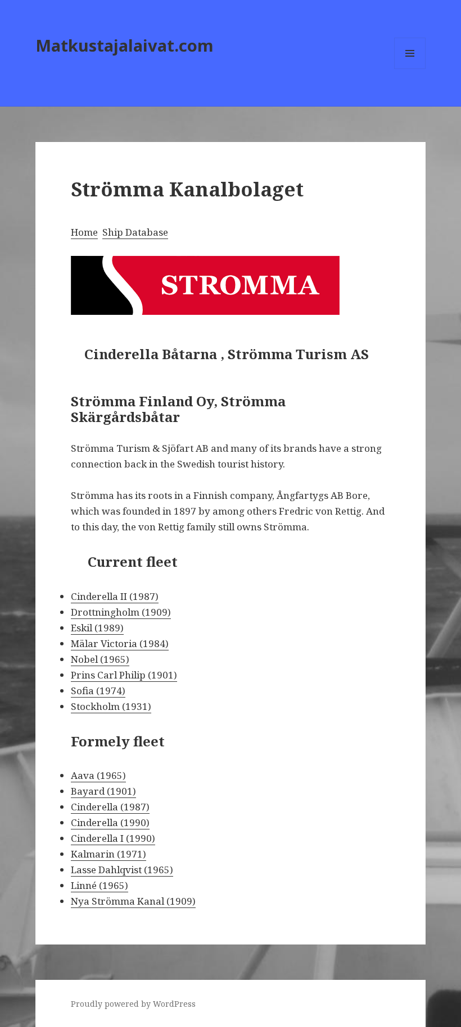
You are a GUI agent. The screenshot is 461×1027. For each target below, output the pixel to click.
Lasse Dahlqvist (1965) (122, 869)
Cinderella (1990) (110, 822)
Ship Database (135, 232)
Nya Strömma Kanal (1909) (133, 901)
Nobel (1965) (100, 659)
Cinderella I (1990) (113, 838)
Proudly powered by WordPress (133, 1003)
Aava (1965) (98, 775)
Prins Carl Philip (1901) (124, 674)
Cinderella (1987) (110, 806)
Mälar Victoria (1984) (120, 643)
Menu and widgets (410, 68)
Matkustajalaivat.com (124, 45)
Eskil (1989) (97, 627)
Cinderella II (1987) (115, 596)
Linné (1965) (99, 885)
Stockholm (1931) (111, 706)
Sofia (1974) (98, 690)
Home (84, 232)
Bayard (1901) (103, 791)
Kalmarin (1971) (108, 853)
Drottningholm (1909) (121, 612)
